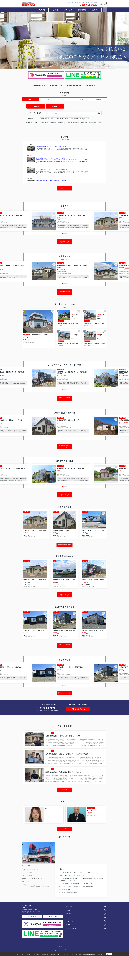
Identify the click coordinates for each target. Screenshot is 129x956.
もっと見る (64, 789)
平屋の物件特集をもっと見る (64, 544)
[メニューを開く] (104, 9)
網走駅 (61, 118)
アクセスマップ (69, 921)
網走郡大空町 (84, 122)
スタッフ (68, 910)
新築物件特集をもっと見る (64, 693)
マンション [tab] (64, 99)
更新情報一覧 (64, 188)
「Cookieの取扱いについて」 (89, 954)
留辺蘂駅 (86, 118)
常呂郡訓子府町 (92, 122)
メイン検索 (42, 10)
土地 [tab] (47, 99)
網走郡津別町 (68, 122)
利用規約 (60, 946)
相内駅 (81, 118)
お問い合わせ (68, 10)
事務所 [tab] (98, 99)
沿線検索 (55, 106)
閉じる (108, 954)
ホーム (29, 10)
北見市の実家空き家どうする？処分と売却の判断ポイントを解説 (51, 146)
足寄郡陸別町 (76, 122)
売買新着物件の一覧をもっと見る (64, 242)
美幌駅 (71, 118)
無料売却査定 (82, 10)
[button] (62, 233)
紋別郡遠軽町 (53, 122)
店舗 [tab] (81, 99)
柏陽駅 (52, 118)
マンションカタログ (52, 946)
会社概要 (55, 10)
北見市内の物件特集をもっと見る (64, 595)
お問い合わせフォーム (78, 709)
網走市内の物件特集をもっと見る (64, 495)
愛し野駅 (76, 118)
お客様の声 (68, 913)
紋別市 (99, 122)
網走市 (46, 122)
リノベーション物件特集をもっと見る (64, 398)
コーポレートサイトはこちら (73, 928)
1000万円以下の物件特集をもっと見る (64, 446)
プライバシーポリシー (69, 946)
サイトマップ (79, 946)
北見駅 (42, 118)
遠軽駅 (66, 118)
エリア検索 (35, 106)
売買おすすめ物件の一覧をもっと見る (64, 292)
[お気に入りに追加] (54, 214)
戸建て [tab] (30, 99)
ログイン (101, 4)
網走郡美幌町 (61, 122)
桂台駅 (57, 118)
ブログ (67, 917)
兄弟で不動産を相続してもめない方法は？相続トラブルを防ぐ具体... (52, 158)
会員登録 (94, 10)
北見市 (42, 122)
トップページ (69, 906)
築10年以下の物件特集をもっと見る (64, 645)
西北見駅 (47, 118)
